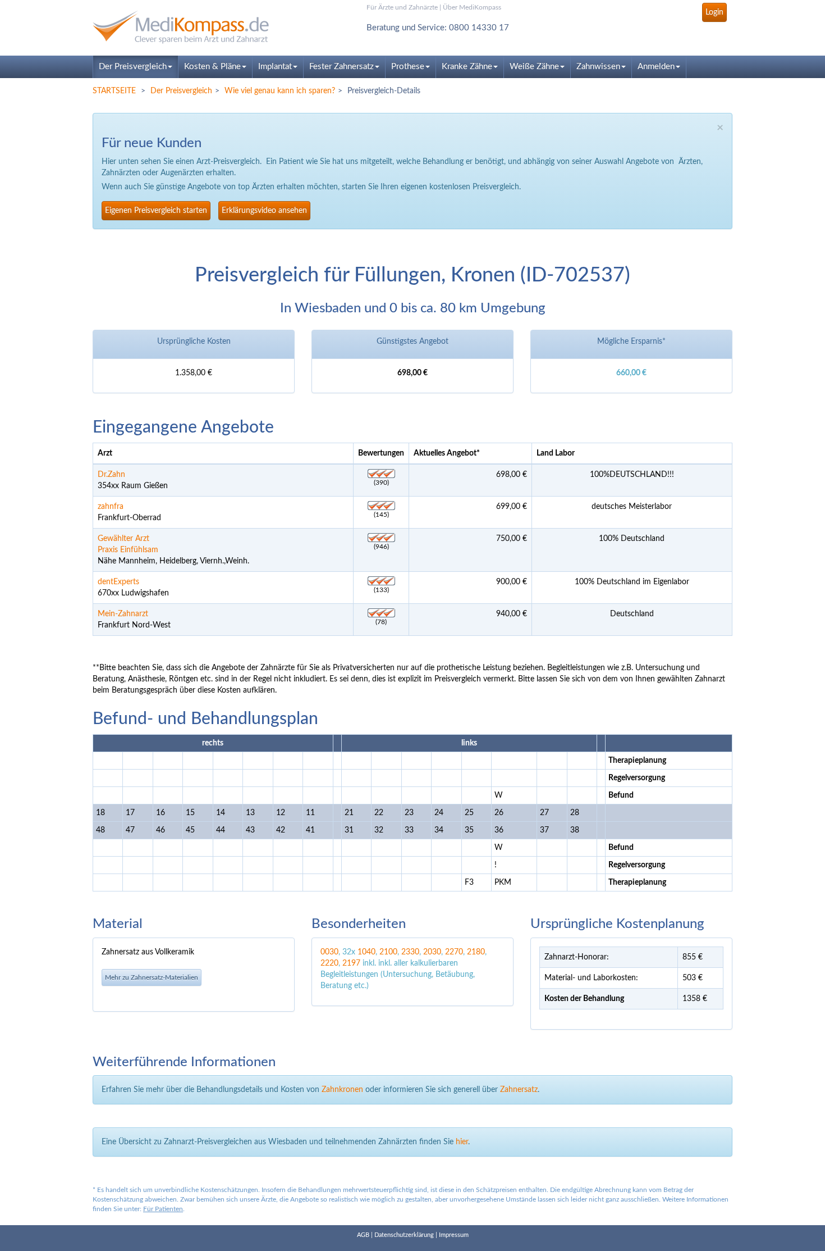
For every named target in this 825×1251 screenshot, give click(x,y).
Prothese (407, 66)
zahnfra (110, 507)
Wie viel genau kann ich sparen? (279, 91)
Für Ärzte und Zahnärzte (402, 7)
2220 (329, 963)
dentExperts (118, 582)
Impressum (454, 1235)
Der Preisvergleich (133, 66)
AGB (363, 1235)
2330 (410, 952)
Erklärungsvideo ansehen (264, 211)
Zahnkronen (342, 1090)
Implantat (275, 66)
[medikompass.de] (194, 27)
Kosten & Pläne (212, 66)
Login (714, 12)
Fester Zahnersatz (341, 66)
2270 (454, 952)
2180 (476, 952)
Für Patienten (163, 1208)
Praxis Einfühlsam (128, 550)
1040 (366, 952)
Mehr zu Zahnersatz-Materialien (151, 977)
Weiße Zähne (534, 66)
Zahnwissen (598, 66)
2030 (432, 952)
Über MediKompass (472, 7)
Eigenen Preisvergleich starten (156, 211)
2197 (351, 963)
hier (462, 1142)
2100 (388, 952)
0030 (329, 952)
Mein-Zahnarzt (123, 614)
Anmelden (656, 66)
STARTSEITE (114, 91)
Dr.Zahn (111, 475)
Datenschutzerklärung (404, 1235)
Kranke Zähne (467, 66)
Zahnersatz (519, 1090)
